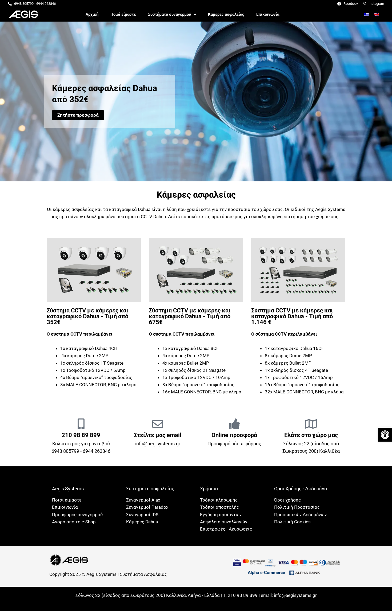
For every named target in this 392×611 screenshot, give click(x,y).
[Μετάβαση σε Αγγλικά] (377, 14)
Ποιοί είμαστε (123, 14)
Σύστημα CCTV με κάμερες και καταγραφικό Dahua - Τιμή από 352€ (87, 316)
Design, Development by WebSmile (196, 602)
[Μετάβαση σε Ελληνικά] (367, 14)
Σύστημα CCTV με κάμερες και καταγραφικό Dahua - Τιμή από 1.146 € (292, 316)
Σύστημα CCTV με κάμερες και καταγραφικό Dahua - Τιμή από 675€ (189, 316)
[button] (385, 435)
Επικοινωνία (267, 14)
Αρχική (92, 14)
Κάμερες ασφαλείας (226, 14)
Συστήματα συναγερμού (169, 14)
